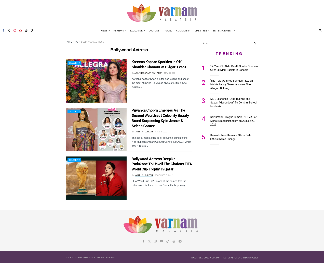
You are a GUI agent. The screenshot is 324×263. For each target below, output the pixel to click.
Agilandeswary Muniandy (148, 73)
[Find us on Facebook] (3, 30)
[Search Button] (320, 30)
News (104, 30)
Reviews (119, 30)
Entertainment (223, 30)
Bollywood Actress (92, 42)
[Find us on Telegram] (180, 241)
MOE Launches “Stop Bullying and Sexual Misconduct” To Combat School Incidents (233, 102)
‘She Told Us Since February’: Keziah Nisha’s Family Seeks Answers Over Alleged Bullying (231, 84)
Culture (154, 30)
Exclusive (136, 30)
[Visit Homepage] (162, 13)
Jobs (206, 258)
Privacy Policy (250, 258)
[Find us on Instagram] (15, 30)
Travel (167, 30)
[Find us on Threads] (32, 31)
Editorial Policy (231, 258)
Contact (216, 258)
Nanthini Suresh (144, 132)
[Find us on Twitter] (8, 30)
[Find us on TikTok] (26, 31)
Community (183, 30)
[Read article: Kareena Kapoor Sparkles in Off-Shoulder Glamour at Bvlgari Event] (96, 81)
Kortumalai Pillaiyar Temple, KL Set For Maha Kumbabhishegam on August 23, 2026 (233, 120)
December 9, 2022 (164, 175)
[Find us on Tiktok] (167, 241)
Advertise (196, 258)
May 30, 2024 (170, 73)
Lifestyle (201, 30)
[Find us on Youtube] (20, 30)
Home (69, 42)
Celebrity (74, 63)
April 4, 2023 (161, 132)
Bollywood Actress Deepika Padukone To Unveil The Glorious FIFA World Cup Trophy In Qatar (162, 164)
